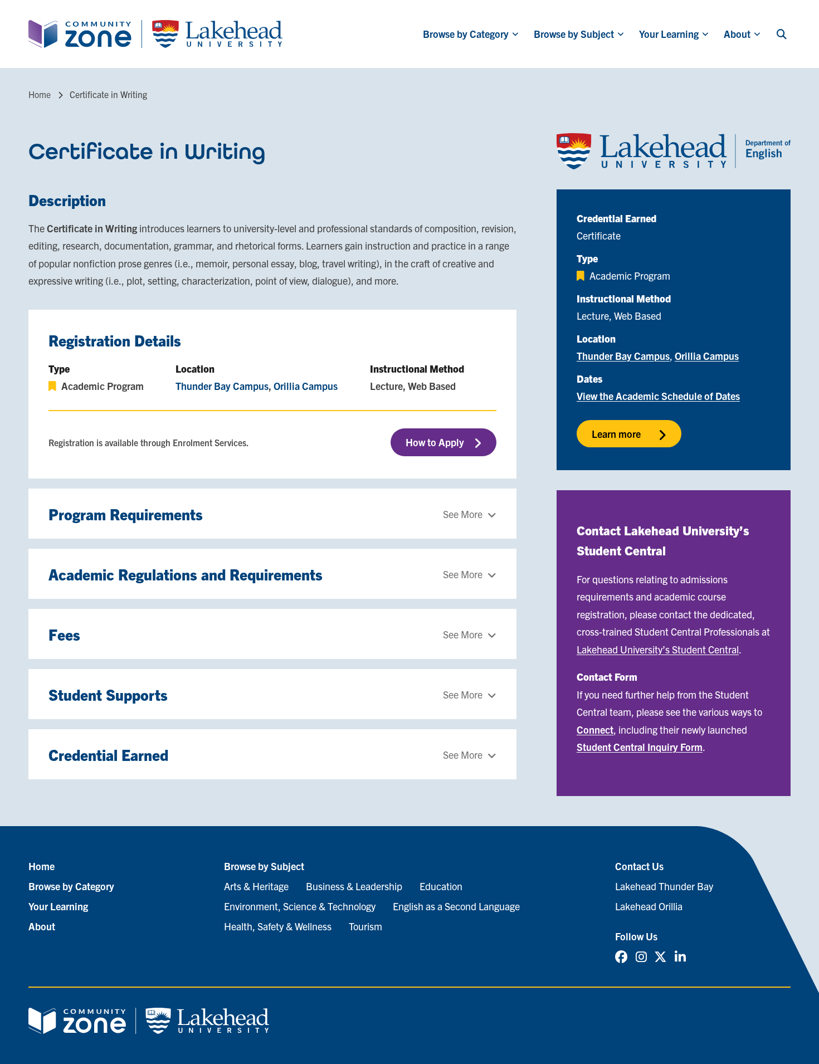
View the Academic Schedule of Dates (658, 395)
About (737, 33)
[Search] (782, 33)
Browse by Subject (574, 33)
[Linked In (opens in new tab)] (680, 956)
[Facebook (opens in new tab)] (621, 956)
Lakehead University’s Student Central (658, 649)
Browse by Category (466, 33)
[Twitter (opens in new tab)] (660, 956)
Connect (595, 729)
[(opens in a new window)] (674, 151)
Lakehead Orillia (648, 906)
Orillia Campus (306, 385)
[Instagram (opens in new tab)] (641, 956)
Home (39, 94)
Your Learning (669, 33)
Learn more (616, 433)
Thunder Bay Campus (222, 385)
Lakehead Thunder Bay (664, 886)
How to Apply (435, 442)
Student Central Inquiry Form (640, 746)
